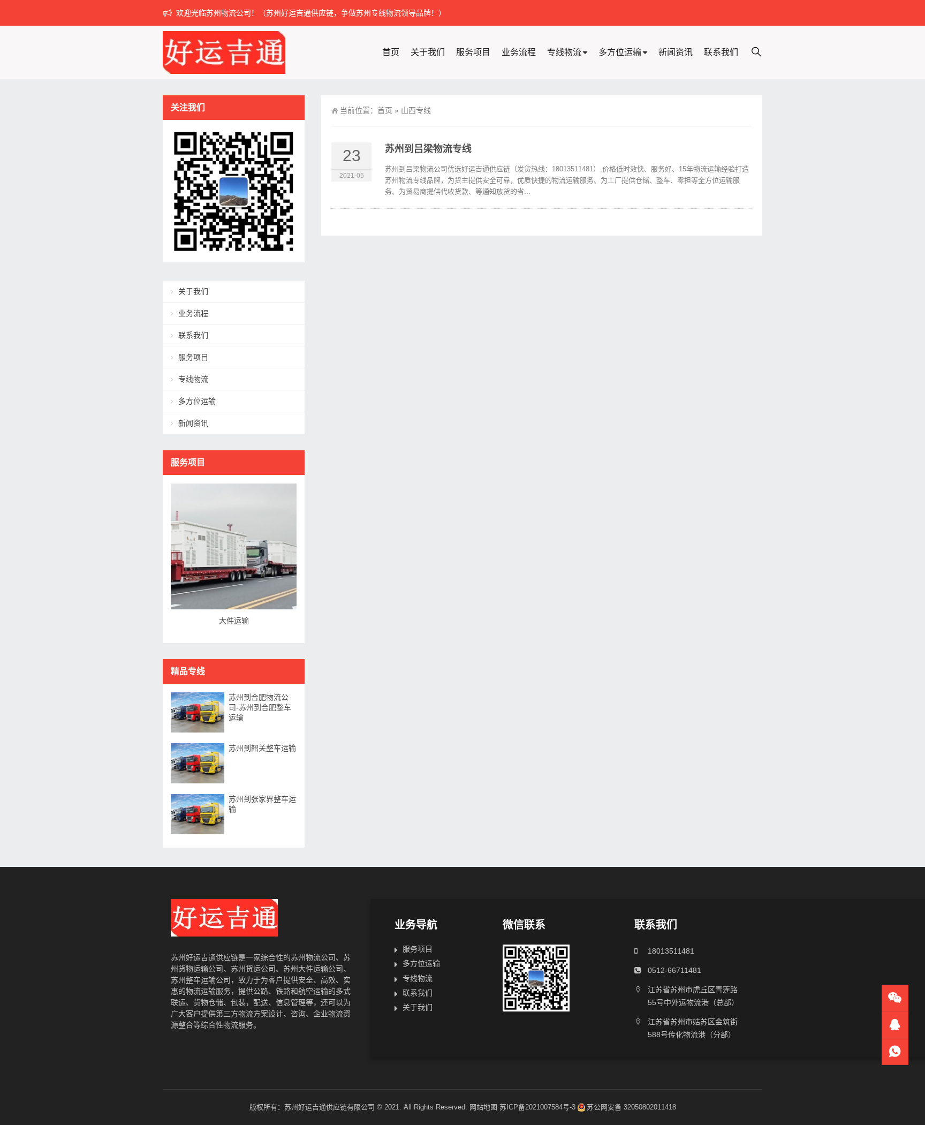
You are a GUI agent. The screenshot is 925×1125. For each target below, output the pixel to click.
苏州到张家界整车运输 (262, 804)
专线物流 (564, 52)
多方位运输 (619, 52)
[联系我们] (895, 1024)
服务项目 (473, 52)
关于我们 (428, 52)
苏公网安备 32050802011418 (631, 1107)
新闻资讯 (675, 52)
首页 (390, 52)
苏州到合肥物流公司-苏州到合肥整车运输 (260, 707)
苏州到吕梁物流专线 (428, 149)
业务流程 (519, 52)
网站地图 (483, 1107)
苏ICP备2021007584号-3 (537, 1107)
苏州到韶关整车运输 (262, 748)
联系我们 (721, 52)
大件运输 (234, 620)
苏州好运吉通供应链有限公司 (329, 1107)
